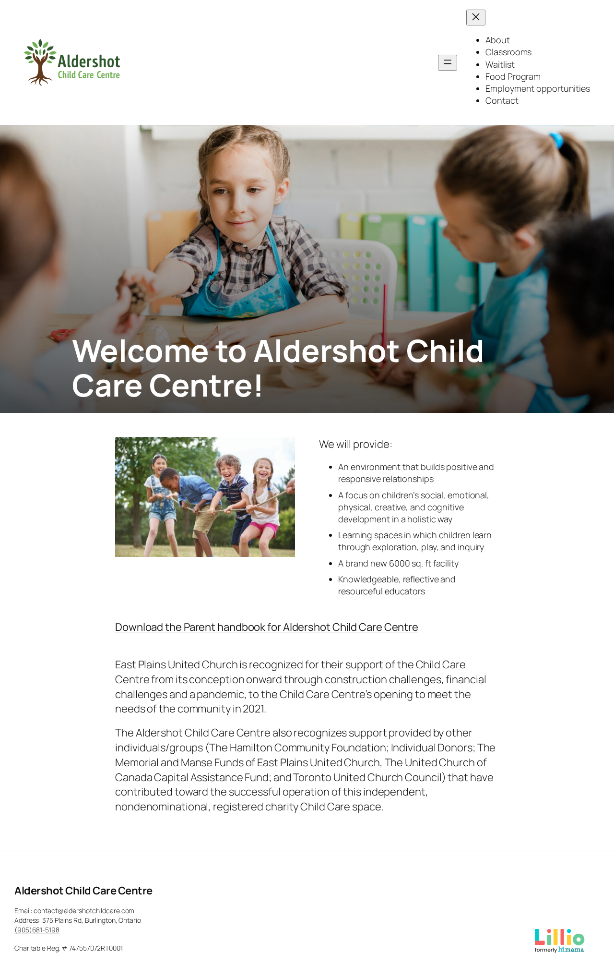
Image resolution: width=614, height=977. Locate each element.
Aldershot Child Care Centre (83, 890)
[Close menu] (475, 17)
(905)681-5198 (36, 929)
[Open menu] (447, 63)
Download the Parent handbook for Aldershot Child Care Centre (266, 627)
